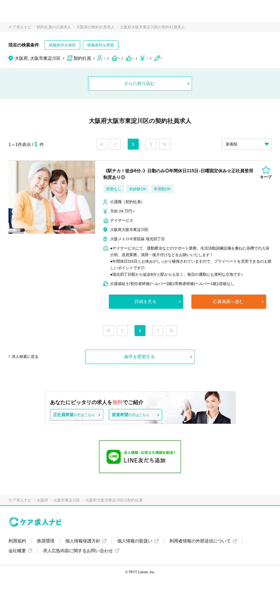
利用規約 (17, 541)
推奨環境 (45, 541)
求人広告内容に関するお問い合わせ (78, 550)
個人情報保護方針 (82, 541)
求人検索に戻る (25, 356)
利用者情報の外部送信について (200, 541)
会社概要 (17, 550)
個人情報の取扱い (134, 541)
